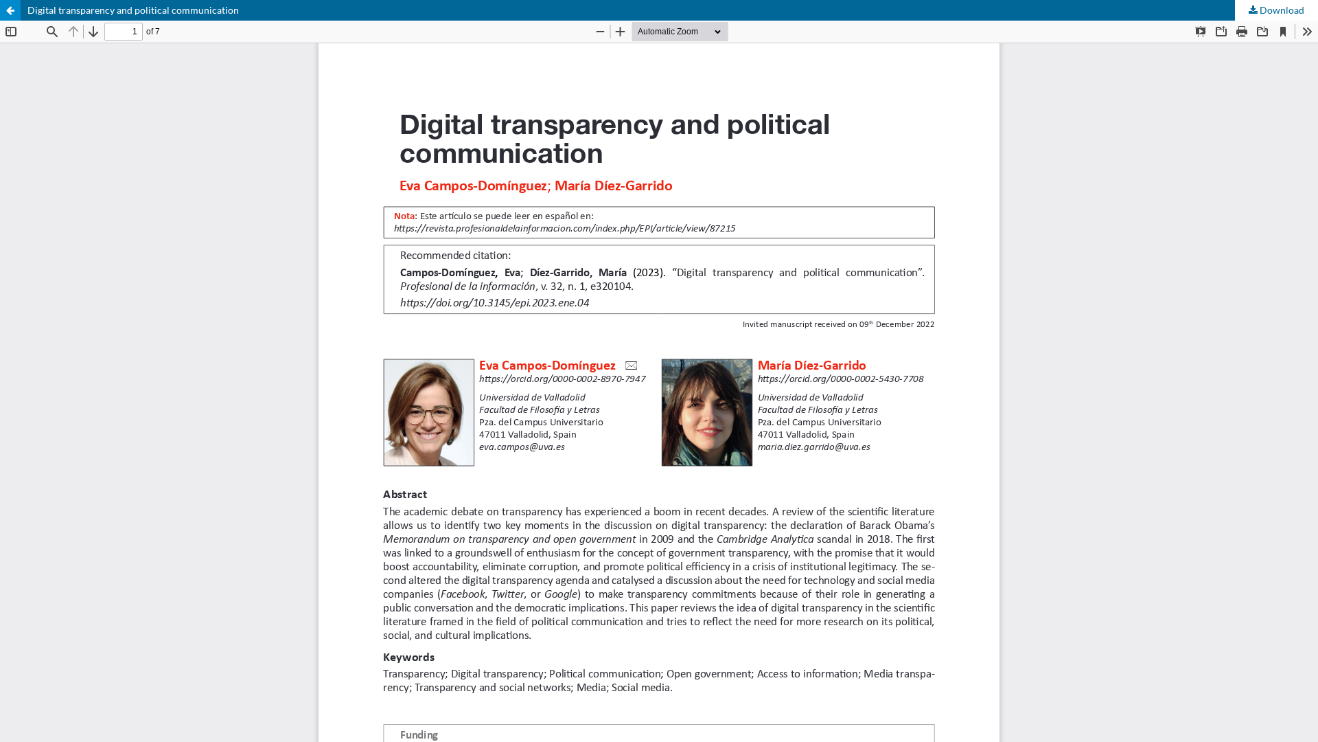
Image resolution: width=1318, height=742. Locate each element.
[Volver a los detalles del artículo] (10, 10)
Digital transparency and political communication (133, 10)
